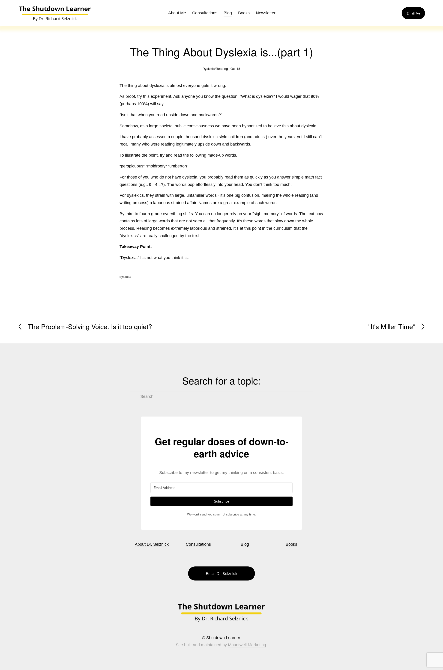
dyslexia (125, 276)
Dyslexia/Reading (215, 68)
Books (291, 544)
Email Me (413, 13)
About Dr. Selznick (152, 544)
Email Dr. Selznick (221, 573)
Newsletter (265, 13)
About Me (177, 13)
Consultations (204, 13)
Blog (228, 13)
